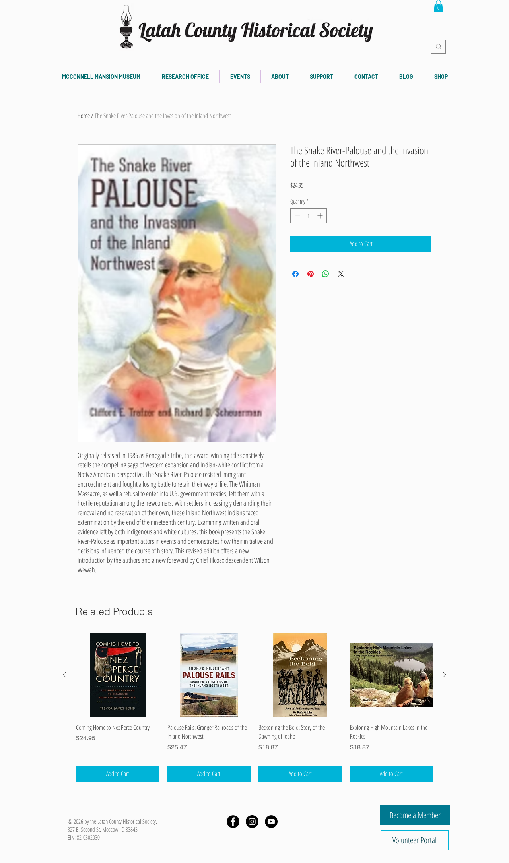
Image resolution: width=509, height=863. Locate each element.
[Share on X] (341, 274)
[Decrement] (296, 216)
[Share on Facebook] (295, 274)
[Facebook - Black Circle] (233, 821)
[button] (438, 6)
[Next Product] (444, 674)
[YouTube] (271, 821)
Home (84, 115)
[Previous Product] (64, 674)
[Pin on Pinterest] (310, 274)
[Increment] (321, 216)
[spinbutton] (308, 216)
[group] (254, 707)
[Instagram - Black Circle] (252, 821)
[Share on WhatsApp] (325, 274)
